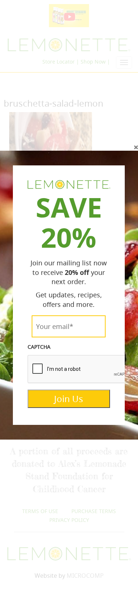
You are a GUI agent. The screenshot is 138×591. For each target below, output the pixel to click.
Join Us (68, 399)
